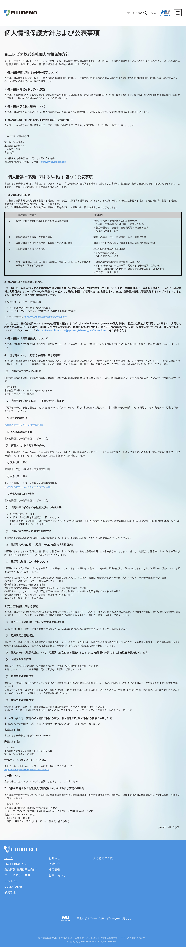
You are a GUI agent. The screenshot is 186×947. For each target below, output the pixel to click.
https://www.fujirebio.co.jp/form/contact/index (26, 769)
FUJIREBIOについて (17, 863)
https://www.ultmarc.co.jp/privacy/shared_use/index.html (71, 330)
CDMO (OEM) (13, 886)
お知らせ (54, 858)
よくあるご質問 (103, 858)
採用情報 (54, 869)
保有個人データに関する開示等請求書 (23, 424)
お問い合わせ (57, 875)
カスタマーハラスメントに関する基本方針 (96, 938)
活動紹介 (54, 863)
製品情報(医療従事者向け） (21, 869)
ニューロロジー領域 (17, 875)
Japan (153, 13)
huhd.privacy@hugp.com (53, 162)
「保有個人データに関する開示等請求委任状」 (28, 486)
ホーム (8, 858)
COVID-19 (10, 881)
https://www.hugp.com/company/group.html (45, 316)
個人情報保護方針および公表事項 (55, 938)
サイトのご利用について (133, 938)
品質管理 (10, 892)
